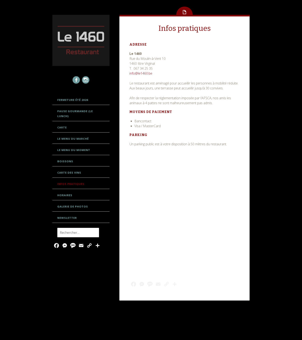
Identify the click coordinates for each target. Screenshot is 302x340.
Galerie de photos (72, 206)
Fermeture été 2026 (72, 100)
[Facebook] (76, 80)
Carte (62, 127)
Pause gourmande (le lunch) (75, 113)
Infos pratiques (70, 184)
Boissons (65, 161)
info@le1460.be (140, 73)
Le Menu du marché (73, 139)
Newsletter (67, 218)
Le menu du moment (73, 150)
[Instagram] (85, 80)
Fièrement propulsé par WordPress (119, 328)
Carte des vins (69, 172)
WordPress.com (197, 328)
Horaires (64, 195)
